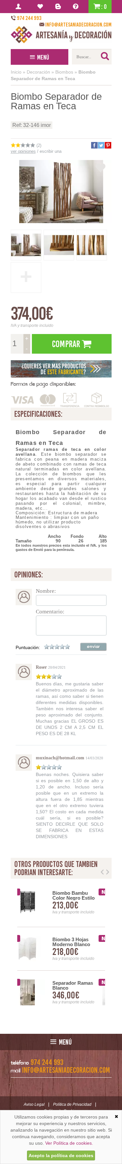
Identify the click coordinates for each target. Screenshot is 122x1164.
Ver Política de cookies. (69, 1143)
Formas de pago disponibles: (43, 383)
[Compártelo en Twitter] (101, 145)
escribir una (50, 151)
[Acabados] (61, 369)
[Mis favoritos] (41, 6)
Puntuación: (28, 647)
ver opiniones (23, 151)
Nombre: (46, 591)
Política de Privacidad (72, 1104)
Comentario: (50, 611)
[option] (61, 949)
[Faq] (77, 6)
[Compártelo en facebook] (94, 145)
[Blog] (59, 6)
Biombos (64, 72)
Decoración (38, 72)
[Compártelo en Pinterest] (107, 145)
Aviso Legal (34, 1104)
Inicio (16, 72)
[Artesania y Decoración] (61, 34)
